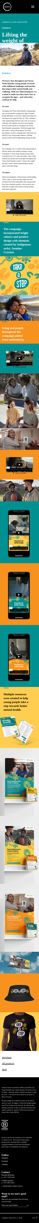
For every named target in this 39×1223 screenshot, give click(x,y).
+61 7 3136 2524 (9, 1177)
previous (6, 1057)
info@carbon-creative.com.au (13, 1186)
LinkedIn (5, 1164)
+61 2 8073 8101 (9, 1183)
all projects (8, 1063)
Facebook (5, 1161)
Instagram (5, 1158)
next (4, 1069)
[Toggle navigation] (33, 7)
